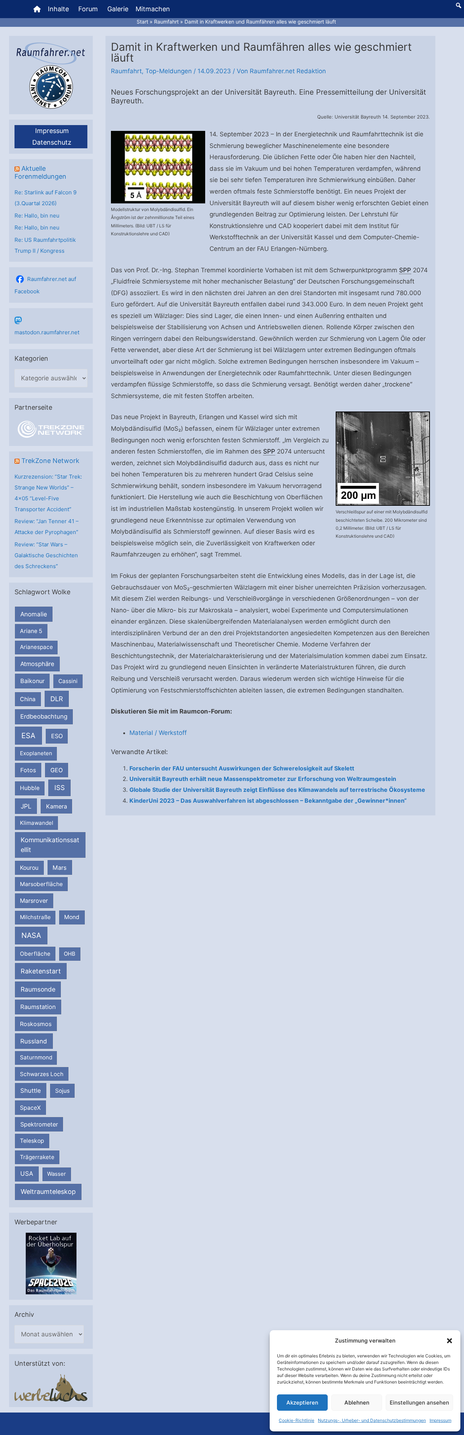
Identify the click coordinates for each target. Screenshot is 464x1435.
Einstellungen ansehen (419, 1402)
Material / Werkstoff (158, 732)
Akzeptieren (302, 1402)
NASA (31, 935)
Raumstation (38, 1006)
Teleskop (32, 1140)
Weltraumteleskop (48, 1191)
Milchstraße (35, 917)
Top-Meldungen (168, 71)
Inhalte (58, 9)
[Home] (37, 9)
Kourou (29, 867)
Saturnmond (36, 1057)
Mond (71, 917)
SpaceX (30, 1107)
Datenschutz (51, 142)
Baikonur (32, 681)
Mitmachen (153, 9)
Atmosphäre (37, 663)
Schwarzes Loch (41, 1074)
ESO (57, 736)
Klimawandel (36, 822)
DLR (56, 699)
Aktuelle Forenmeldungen (40, 172)
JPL (26, 806)
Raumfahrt (126, 71)
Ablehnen (356, 1402)
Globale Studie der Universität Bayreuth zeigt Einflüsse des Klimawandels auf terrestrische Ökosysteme (277, 789)
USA (26, 1173)
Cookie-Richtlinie (296, 1420)
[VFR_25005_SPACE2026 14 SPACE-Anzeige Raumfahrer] (51, 1263)
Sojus (62, 1090)
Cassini (68, 681)
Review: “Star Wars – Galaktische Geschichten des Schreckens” (46, 555)
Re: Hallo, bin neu (36, 215)
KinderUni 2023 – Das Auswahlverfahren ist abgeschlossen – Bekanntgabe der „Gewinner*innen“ (268, 800)
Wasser (56, 1173)
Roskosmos (35, 1023)
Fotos (28, 770)
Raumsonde (38, 989)
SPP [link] (405, 270)
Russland (33, 1041)
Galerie (117, 9)
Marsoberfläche (41, 884)
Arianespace (36, 647)
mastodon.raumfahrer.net (46, 332)
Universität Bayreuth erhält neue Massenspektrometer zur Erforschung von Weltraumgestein (262, 778)
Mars (60, 867)
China (28, 699)
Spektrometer (39, 1124)
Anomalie (33, 614)
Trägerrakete (37, 1157)
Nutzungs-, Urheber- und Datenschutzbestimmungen (372, 1420)
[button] (449, 1340)
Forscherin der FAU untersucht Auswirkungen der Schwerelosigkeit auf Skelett (241, 768)
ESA (28, 735)
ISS (59, 787)
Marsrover (34, 900)
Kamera (56, 806)
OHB (69, 953)
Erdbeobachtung (43, 716)
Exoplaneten (36, 753)
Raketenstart (41, 971)
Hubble (30, 788)
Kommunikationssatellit (50, 844)
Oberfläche (35, 953)
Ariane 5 (31, 631)
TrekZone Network (50, 460)
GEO (56, 770)
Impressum (440, 1420)
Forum (88, 9)
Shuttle (30, 1090)
